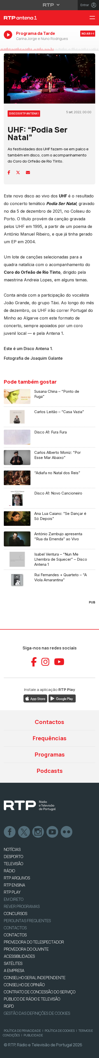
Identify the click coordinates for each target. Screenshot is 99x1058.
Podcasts (50, 771)
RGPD (9, 1006)
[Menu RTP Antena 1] (94, 18)
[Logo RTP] (30, 806)
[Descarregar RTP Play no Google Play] (62, 698)
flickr (67, 832)
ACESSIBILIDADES (19, 956)
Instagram (38, 832)
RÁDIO (9, 871)
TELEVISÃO (13, 863)
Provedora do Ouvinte (26, 949)
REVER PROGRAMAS (22, 906)
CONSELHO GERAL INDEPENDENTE (34, 977)
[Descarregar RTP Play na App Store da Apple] (35, 698)
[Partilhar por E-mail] (28, 172)
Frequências (49, 738)
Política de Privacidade (22, 1030)
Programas (50, 754)
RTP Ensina (14, 885)
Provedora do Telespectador (34, 942)
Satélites (13, 963)
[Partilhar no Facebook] (9, 172)
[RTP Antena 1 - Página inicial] (33, 17)
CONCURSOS (15, 913)
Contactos (49, 722)
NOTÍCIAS (12, 849)
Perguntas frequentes (27, 920)
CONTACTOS (15, 935)
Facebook (10, 832)
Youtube (52, 832)
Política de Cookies (60, 1030)
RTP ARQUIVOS (17, 878)
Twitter (24, 832)
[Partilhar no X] (18, 172)
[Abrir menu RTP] (49, 5)
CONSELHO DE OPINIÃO (24, 985)
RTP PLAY (12, 892)
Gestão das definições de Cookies (37, 1013)
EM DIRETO (13, 899)
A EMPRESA (14, 970)
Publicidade (33, 1035)
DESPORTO (13, 856)
